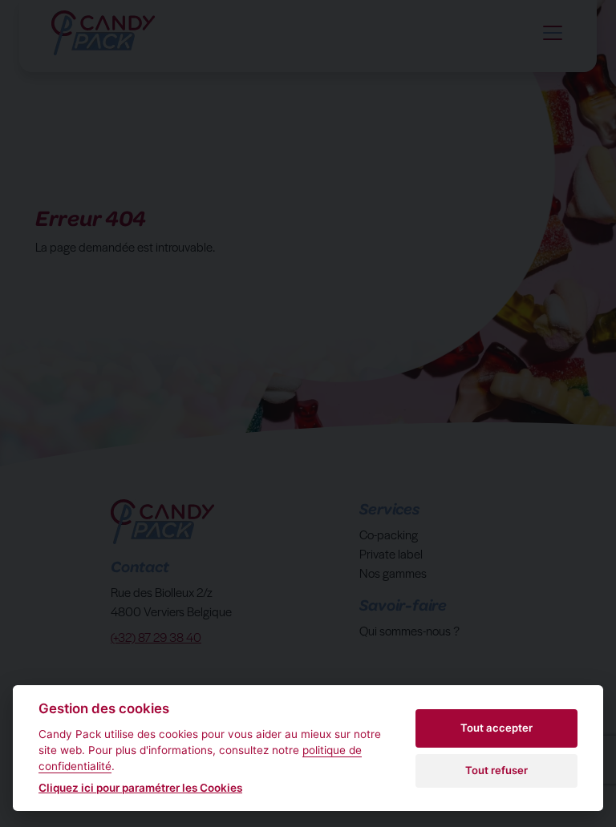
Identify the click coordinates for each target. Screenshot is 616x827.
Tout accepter (496, 727)
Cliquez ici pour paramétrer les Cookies (140, 787)
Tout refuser (496, 770)
